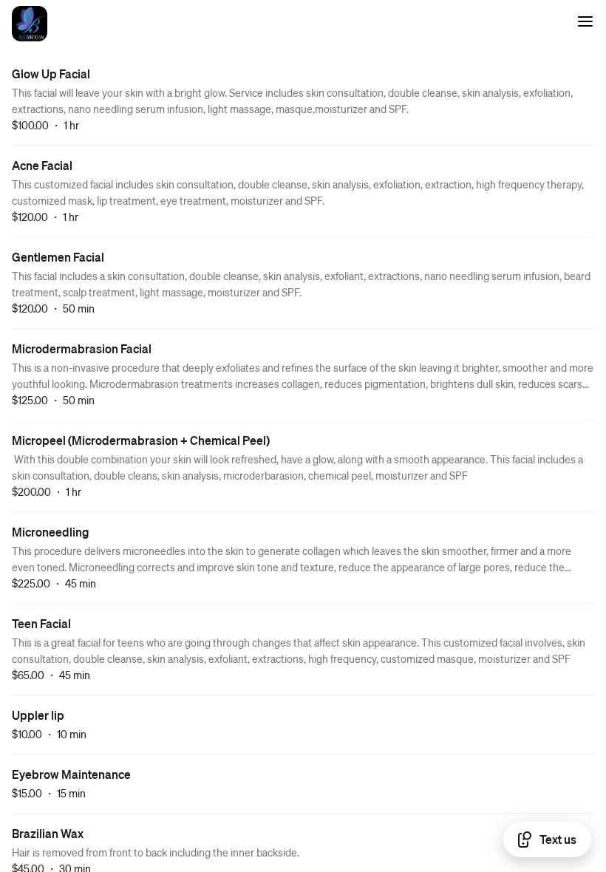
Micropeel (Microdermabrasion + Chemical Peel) (141, 440)
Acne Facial (42, 165)
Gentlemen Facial (58, 257)
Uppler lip (38, 715)
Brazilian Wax (48, 833)
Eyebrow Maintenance (71, 774)
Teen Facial (41, 623)
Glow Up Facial (51, 73)
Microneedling (50, 531)
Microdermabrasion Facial (82, 348)
